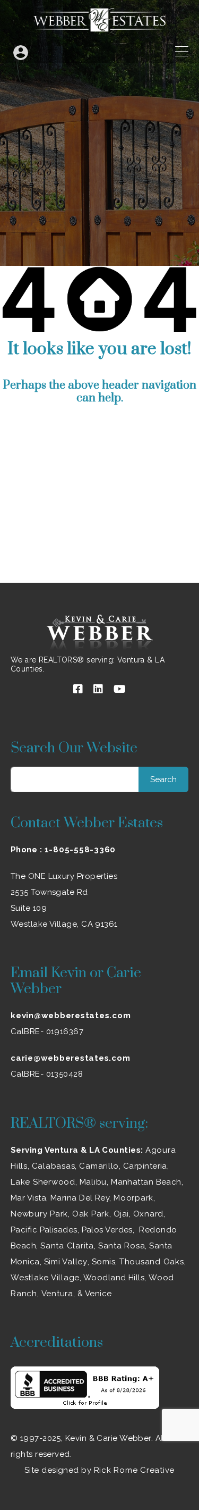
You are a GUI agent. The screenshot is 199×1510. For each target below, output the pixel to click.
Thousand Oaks (151, 1261)
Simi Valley (66, 1261)
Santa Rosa (121, 1246)
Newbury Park (39, 1214)
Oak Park (90, 1214)
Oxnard (148, 1214)
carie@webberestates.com (70, 1058)
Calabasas (53, 1166)
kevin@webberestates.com (71, 1015)
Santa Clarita (67, 1246)
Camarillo (99, 1166)
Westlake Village (45, 1277)
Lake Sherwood (43, 1182)
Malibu (93, 1182)
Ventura (57, 1293)
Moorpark (133, 1198)
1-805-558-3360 (80, 849)
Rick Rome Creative (134, 1470)
